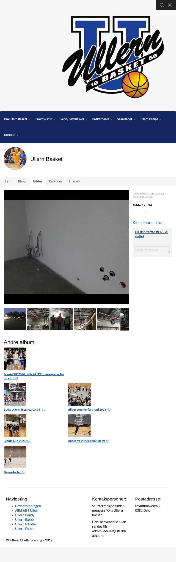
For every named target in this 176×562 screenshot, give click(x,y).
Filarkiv (74, 181)
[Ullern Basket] (112, 55)
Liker (159, 223)
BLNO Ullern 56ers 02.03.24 (25, 410)
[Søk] (162, 5)
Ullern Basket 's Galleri (144, 194)
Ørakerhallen (14, 472)
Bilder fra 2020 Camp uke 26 (89, 441)
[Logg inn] (170, 5)
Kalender (55, 181)
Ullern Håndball (26, 524)
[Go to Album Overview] (15, 359)
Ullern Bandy (24, 515)
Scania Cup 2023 (17, 441)
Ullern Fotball (25, 529)
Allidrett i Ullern (27, 511)
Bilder (37, 181)
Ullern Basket (25, 520)
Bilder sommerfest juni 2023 (90, 410)
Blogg (22, 181)
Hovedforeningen (28, 506)
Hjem (7, 181)
